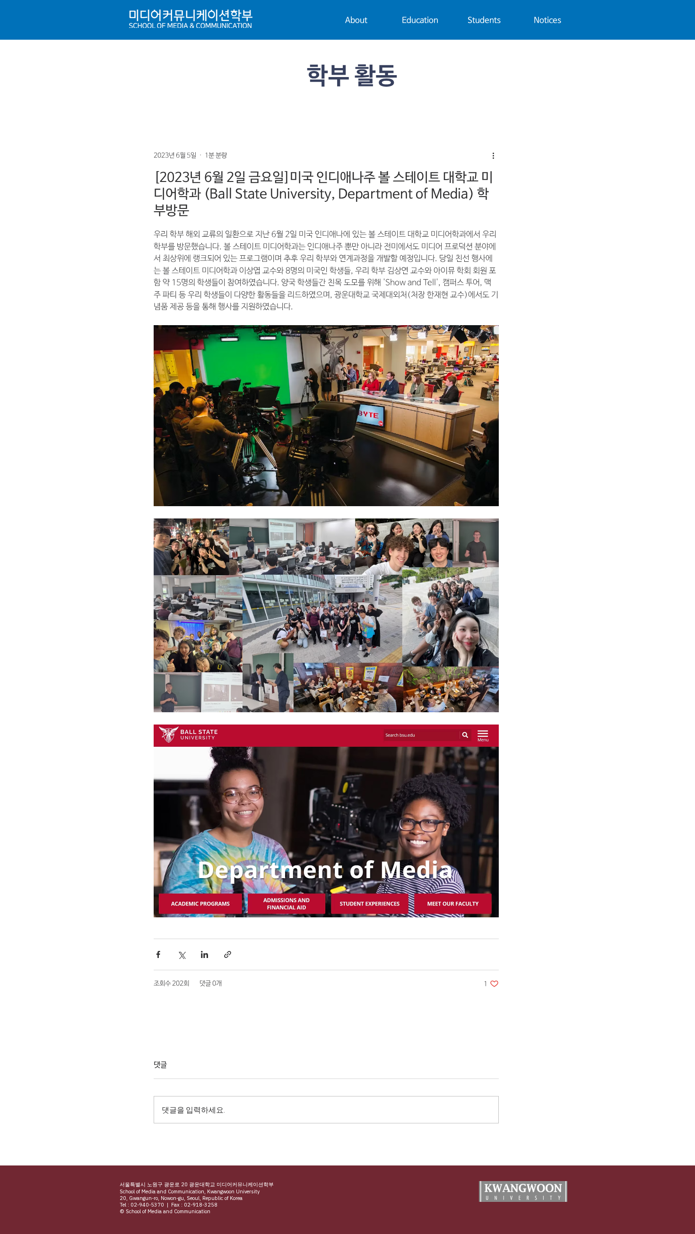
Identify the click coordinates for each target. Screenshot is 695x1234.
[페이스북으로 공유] (158, 954)
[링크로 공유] (227, 954)
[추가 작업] (493, 155)
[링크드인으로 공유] (204, 954)
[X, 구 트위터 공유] (181, 954)
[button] (356, 20)
